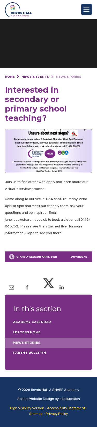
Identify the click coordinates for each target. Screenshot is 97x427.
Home (10, 76)
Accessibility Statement (66, 408)
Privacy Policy (57, 414)
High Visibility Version (27, 408)
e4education (69, 399)
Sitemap (36, 414)
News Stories (68, 76)
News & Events (35, 76)
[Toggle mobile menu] (86, 9)
